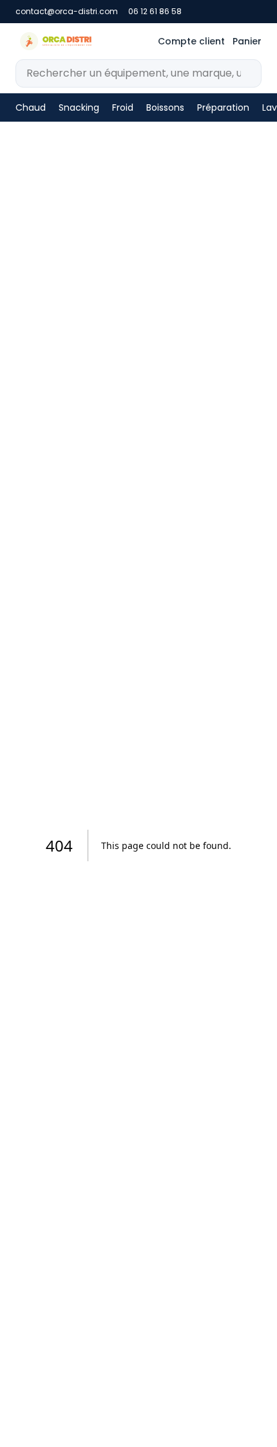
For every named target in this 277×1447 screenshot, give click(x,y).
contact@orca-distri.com (66, 11)
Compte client (191, 41)
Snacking (79, 107)
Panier (247, 41)
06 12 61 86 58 (155, 11)
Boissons (165, 107)
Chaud (30, 107)
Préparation (223, 107)
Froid (122, 107)
